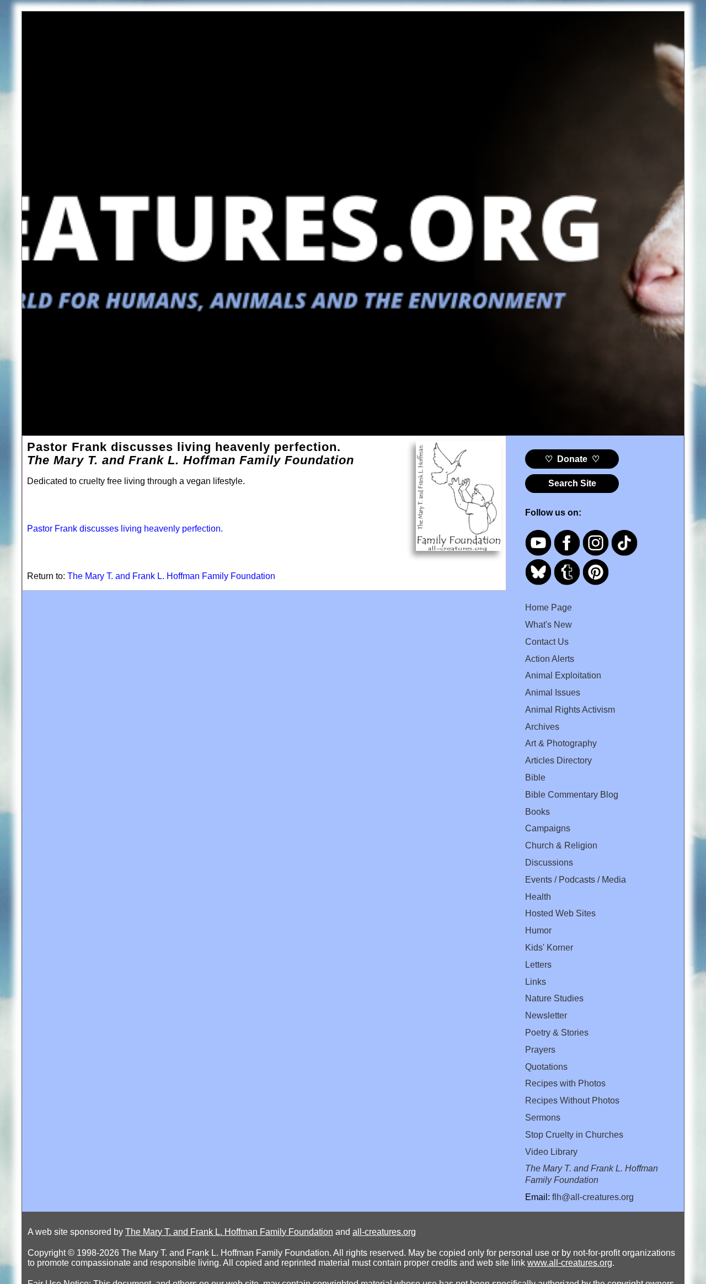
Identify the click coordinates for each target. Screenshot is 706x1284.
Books (537, 811)
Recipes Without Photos (572, 1100)
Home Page (548, 607)
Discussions (549, 862)
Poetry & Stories (557, 1032)
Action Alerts (549, 659)
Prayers (540, 1049)
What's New (548, 624)
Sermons (542, 1117)
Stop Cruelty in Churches (574, 1134)
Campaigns (547, 828)
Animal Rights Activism (570, 709)
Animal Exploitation (563, 675)
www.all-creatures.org (569, 1262)
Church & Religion (561, 845)
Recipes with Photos (565, 1083)
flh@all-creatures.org (593, 1197)
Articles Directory (558, 760)
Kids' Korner (549, 947)
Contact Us (547, 641)
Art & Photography (561, 743)
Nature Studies (554, 998)
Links (535, 981)
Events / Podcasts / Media (575, 879)
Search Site (572, 483)
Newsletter (546, 1015)
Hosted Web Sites (560, 913)
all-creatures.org (384, 1232)
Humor (538, 930)
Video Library (551, 1151)
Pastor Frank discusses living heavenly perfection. (125, 528)
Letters (538, 964)
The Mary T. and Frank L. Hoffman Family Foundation (171, 576)
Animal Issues (552, 692)
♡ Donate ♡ (572, 459)
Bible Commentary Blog (571, 794)
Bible (535, 777)
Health (538, 896)
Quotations (546, 1066)
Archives (542, 726)
